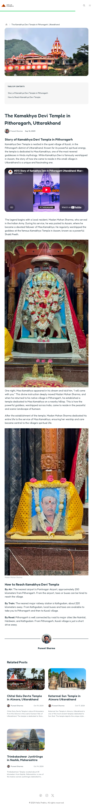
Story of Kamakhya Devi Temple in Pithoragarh (28, 93)
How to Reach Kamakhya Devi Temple (24, 97)
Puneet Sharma (46, 648)
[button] (90, 5)
